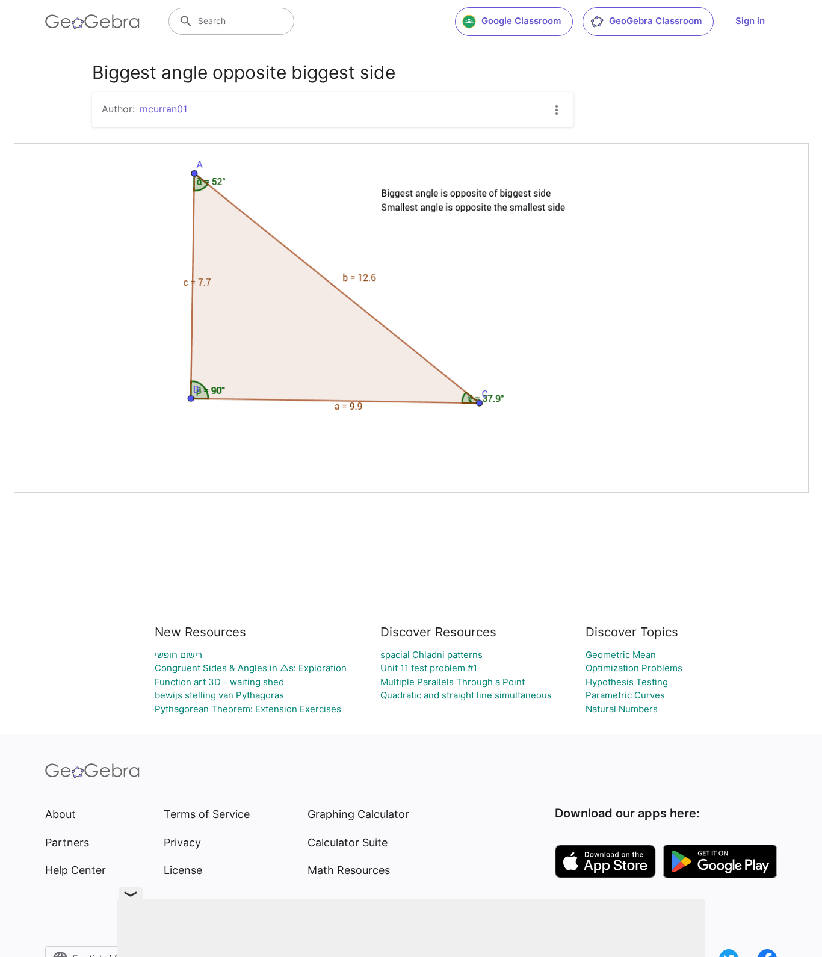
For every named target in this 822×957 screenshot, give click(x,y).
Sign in (750, 20)
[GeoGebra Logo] (92, 21)
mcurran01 (163, 109)
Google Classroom (521, 20)
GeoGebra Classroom (655, 20)
